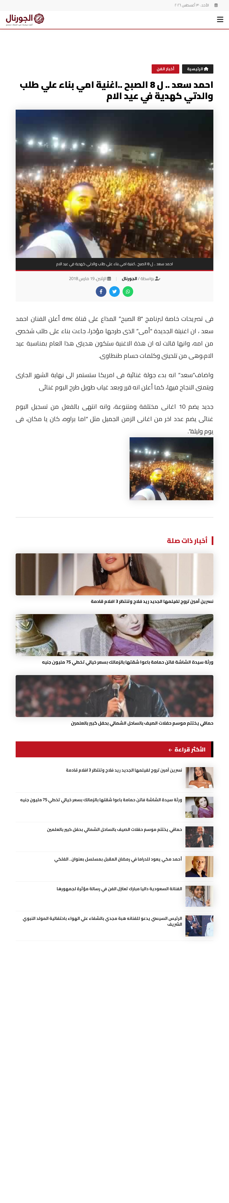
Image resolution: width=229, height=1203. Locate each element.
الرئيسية (195, 68)
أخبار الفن (165, 68)
